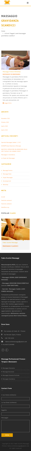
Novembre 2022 (5, 118)
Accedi (3, 197)
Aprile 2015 (4, 130)
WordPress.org (5, 207)
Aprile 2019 (4, 126)
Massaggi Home (7, 174)
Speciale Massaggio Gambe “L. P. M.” (11, 142)
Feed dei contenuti (6, 200)
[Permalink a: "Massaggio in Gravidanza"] (15, 60)
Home (3, 31)
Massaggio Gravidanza (9, 379)
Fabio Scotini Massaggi (10, 242)
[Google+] (6, 350)
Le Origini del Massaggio (8, 158)
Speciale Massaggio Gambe (11, 289)
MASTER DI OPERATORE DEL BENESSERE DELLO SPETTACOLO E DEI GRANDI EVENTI (14, 150)
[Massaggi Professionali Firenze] (7, 3)
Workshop (17, 72)
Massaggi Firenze (8, 72)
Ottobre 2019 (5, 122)
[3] (26, 240)
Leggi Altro (8, 103)
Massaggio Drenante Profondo (11, 375)
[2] (24, 240)
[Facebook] (2, 350)
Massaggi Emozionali (8, 371)
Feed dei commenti (6, 204)
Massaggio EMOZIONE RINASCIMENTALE (15, 283)
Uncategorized (7, 181)
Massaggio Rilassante (9, 368)
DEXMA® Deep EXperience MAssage (11, 146)
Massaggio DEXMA (8, 277)
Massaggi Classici (10, 246)
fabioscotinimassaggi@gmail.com (18, 446)
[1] (23, 240)
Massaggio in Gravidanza (11, 74)
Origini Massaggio (8, 177)
